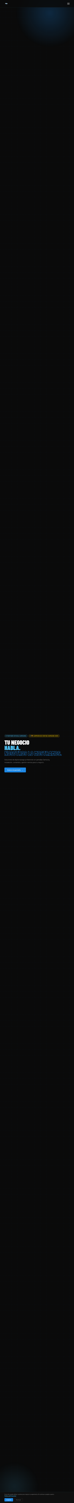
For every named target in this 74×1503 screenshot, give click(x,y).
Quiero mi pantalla (15, 770)
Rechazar (18, 1500)
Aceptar (8, 1500)
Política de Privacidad (10, 1496)
